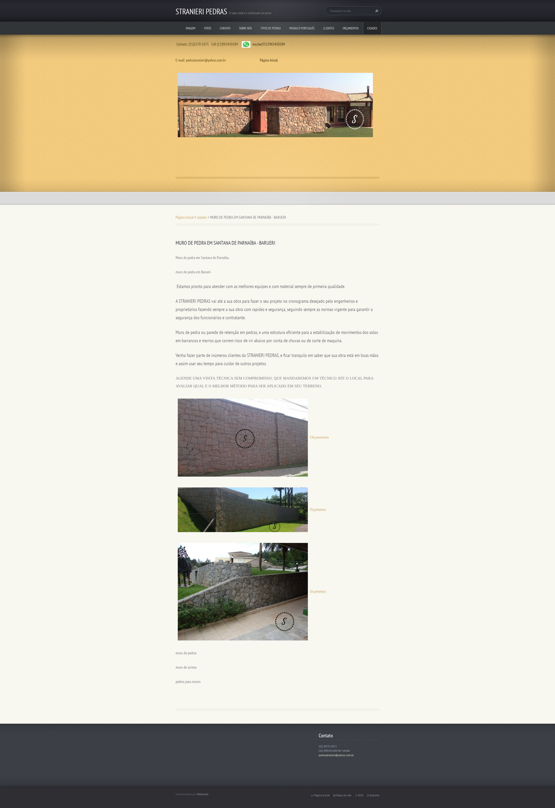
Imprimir (374, 795)
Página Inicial (269, 60)
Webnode (203, 794)
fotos (207, 28)
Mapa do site (343, 795)
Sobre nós (245, 28)
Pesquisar (376, 11)
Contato (225, 28)
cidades (372, 28)
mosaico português (302, 28)
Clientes (328, 28)
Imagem (190, 28)
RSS (360, 795)
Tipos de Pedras (271, 28)
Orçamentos (351, 28)
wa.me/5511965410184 (269, 44)
